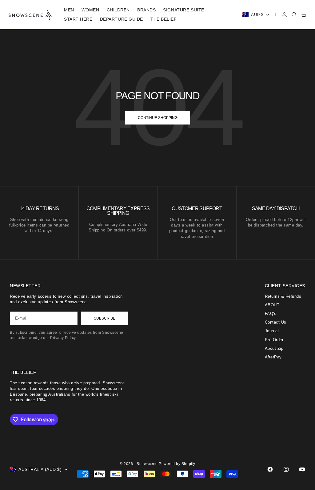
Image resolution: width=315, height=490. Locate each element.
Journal (272, 331)
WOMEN (90, 9)
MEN (69, 9)
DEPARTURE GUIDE (121, 19)
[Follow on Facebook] (270, 469)
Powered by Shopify (177, 464)
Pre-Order (274, 339)
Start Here (78, 19)
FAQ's (271, 313)
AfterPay (273, 357)
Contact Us (275, 322)
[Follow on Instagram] (286, 469)
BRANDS (146, 9)
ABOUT (272, 305)
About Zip (274, 348)
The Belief (163, 19)
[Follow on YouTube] (302, 469)
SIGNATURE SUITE (183, 9)
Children (118, 9)
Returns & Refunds (283, 296)
